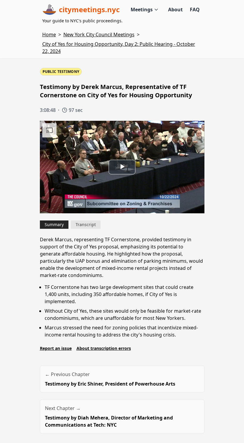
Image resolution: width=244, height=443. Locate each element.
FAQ (195, 9)
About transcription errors (103, 348)
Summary (54, 224)
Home (49, 34)
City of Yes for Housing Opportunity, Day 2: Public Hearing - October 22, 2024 (118, 47)
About (175, 9)
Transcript (86, 224)
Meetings (142, 9)
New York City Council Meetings (98, 34)
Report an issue (56, 348)
